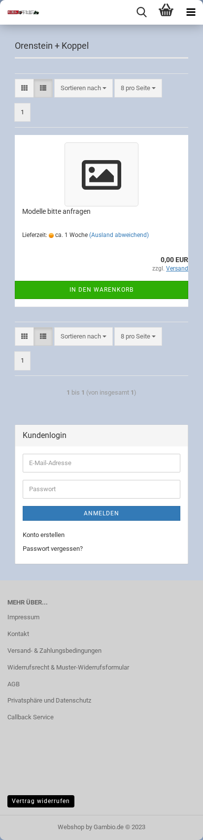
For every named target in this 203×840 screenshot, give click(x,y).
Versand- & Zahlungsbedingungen (54, 650)
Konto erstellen (44, 534)
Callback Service (30, 717)
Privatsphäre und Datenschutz (49, 700)
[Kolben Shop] (19, 12)
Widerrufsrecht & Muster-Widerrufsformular (68, 667)
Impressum (23, 617)
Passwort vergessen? (53, 548)
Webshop (71, 827)
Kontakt (18, 634)
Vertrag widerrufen (41, 801)
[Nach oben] (176, 825)
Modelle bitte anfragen (56, 211)
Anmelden (101, 513)
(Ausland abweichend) (119, 235)
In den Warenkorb (101, 289)
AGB (13, 684)
